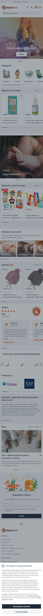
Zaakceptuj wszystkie (21, 606)
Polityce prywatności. (34, 596)
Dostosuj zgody (22, 612)
